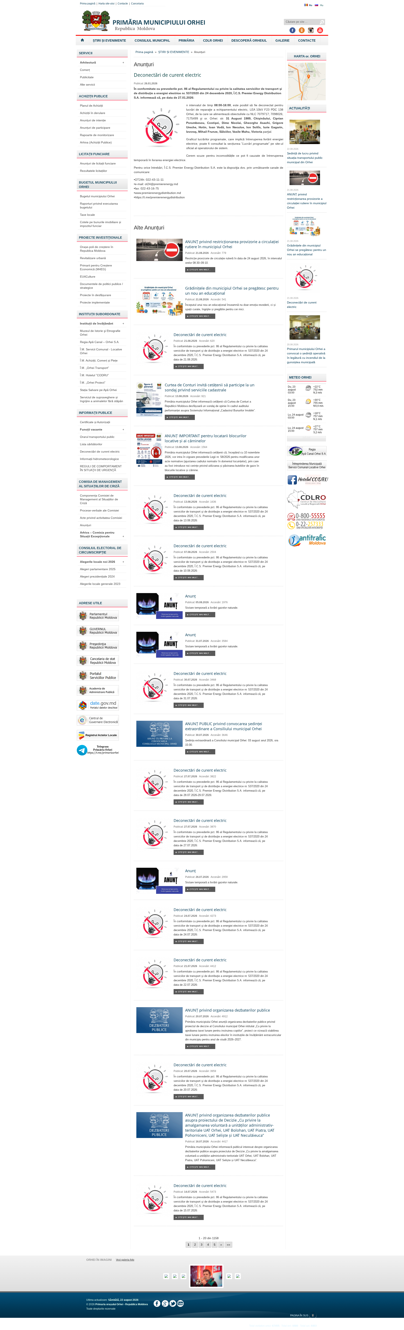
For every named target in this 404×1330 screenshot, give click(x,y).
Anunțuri (85, 525)
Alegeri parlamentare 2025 (98, 569)
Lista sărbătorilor (91, 444)
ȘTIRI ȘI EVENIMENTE (109, 40)
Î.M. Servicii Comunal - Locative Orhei (101, 351)
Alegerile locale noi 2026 (102, 561)
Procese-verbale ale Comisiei (99, 510)
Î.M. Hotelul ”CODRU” (94, 375)
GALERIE (282, 40)
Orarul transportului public (97, 436)
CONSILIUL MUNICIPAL (152, 40)
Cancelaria (137, 3)
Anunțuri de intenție (93, 120)
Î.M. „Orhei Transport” (94, 368)
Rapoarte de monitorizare (97, 135)
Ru (321, 5)
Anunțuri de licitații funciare (98, 163)
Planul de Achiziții (91, 105)
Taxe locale (87, 214)
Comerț (85, 70)
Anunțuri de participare (95, 127)
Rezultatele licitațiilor (93, 170)
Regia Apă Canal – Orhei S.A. (99, 342)
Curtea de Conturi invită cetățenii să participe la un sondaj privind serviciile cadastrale (209, 387)
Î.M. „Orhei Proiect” (92, 382)
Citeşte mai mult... (200, 270)
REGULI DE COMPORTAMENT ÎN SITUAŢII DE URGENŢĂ (101, 468)
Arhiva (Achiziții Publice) (96, 142)
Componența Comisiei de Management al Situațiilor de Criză (99, 499)
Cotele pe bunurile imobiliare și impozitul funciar (100, 224)
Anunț (190, 596)
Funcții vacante (102, 429)
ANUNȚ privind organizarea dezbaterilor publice (227, 1010)
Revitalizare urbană (93, 258)
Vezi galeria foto (125, 1259)
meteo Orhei (300, 377)
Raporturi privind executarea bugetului (99, 205)
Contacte (123, 3)
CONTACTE (307, 40)
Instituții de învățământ (102, 323)
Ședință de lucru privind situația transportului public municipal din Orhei (305, 158)
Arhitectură (102, 62)
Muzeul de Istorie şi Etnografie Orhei (100, 332)
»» (228, 1244)
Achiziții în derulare (92, 113)
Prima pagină (87, 3)
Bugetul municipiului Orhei (97, 196)
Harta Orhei (307, 56)
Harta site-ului (106, 3)
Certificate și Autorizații (95, 422)
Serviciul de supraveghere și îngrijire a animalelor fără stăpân (101, 399)
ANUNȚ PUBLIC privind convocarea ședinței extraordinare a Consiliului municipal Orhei (223, 726)
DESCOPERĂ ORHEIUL (249, 40)
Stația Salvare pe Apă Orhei (98, 390)
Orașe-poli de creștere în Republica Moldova (96, 248)
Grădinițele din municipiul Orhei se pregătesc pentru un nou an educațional (306, 250)
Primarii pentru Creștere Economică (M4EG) (96, 267)
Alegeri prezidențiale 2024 (97, 576)
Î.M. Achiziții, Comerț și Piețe (99, 360)
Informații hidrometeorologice (99, 459)
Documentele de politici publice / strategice (101, 285)
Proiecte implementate (95, 302)
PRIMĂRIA (186, 40)
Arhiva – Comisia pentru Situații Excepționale (102, 534)
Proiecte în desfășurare (95, 295)
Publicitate (87, 77)
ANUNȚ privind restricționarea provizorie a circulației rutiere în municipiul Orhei (232, 244)
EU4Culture (87, 276)
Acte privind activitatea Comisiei (101, 517)
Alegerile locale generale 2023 (100, 584)
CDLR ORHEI (213, 40)
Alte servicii (87, 84)
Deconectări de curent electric (100, 451)
